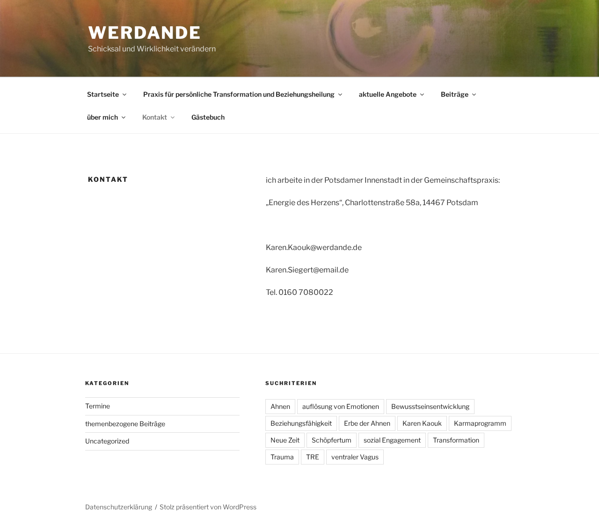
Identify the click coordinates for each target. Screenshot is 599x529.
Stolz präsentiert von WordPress (208, 507)
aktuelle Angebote (387, 94)
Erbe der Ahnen (367, 423)
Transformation (456, 440)
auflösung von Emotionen (340, 406)
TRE (312, 457)
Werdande (145, 32)
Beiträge (454, 94)
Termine (97, 406)
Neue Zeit (285, 440)
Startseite (103, 94)
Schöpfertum (331, 440)
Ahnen (280, 406)
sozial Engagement (392, 440)
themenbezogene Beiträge (125, 424)
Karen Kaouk (422, 423)
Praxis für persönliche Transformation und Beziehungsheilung (239, 94)
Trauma (282, 457)
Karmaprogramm (480, 423)
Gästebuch (208, 117)
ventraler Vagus (355, 457)
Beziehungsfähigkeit (301, 423)
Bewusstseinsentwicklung (430, 406)
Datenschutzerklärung (118, 507)
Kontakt (154, 117)
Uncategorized (107, 441)
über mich (102, 117)
